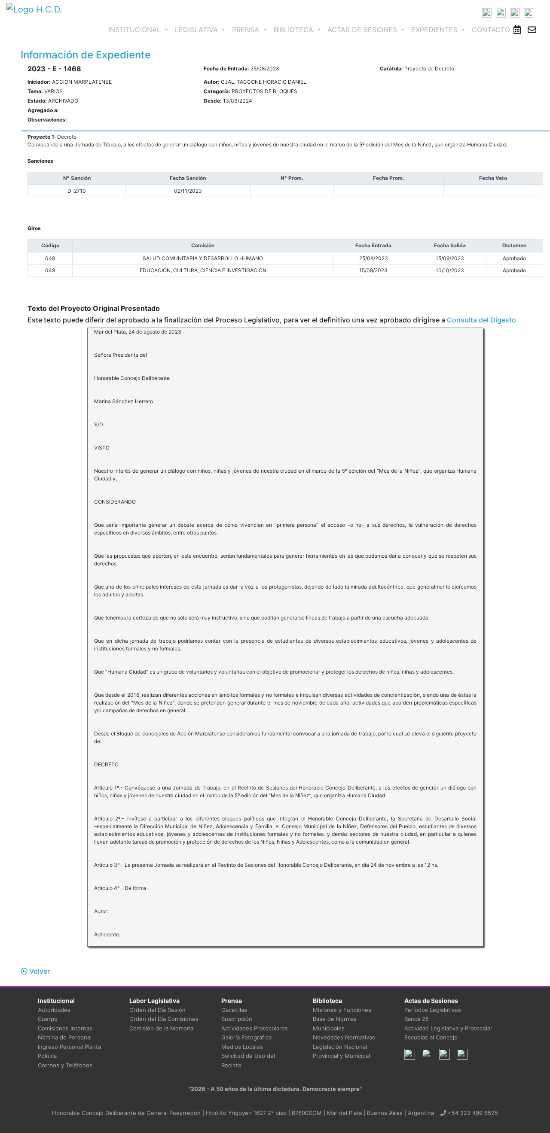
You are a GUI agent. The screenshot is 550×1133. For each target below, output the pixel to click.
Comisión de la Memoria (161, 1028)
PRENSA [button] (246, 29)
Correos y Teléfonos (65, 1065)
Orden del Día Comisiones (164, 1018)
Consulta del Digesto (481, 320)
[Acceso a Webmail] (532, 29)
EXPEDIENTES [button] (435, 29)
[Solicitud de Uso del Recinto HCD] (517, 29)
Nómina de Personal (65, 1037)
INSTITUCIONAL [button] (139, 29)
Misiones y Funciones (342, 1009)
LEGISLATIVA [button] (197, 29)
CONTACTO (491, 29)
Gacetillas (234, 1009)
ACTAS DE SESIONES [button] (363, 29)
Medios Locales (242, 1046)
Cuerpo (48, 1018)
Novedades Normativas (344, 1037)
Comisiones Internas (65, 1028)
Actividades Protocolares (254, 1028)
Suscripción (236, 1018)
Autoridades (54, 1009)
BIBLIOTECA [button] (294, 29)
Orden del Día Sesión (157, 1009)
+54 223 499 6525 (472, 1112)
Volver (39, 971)
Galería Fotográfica (246, 1037)
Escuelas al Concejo (431, 1037)
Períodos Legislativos (432, 1009)
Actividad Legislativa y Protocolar (448, 1028)
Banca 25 (416, 1018)
